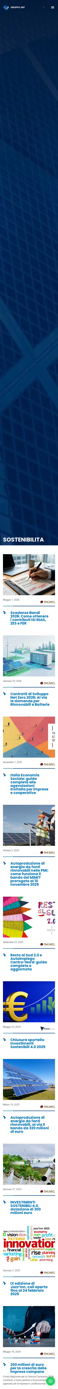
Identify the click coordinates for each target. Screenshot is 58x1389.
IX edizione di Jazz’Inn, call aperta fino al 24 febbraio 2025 (29, 1288)
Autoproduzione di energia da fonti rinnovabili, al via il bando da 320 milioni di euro (29, 1124)
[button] (43, 7)
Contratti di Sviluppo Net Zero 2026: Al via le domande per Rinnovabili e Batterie (30, 699)
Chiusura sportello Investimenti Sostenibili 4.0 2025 (27, 1043)
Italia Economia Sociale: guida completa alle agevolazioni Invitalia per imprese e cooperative (29, 784)
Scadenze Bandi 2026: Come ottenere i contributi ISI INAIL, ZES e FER (29, 618)
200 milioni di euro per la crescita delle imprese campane (28, 1368)
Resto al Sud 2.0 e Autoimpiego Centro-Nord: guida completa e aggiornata (28, 962)
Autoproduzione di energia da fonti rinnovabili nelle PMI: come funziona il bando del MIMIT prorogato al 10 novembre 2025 (29, 874)
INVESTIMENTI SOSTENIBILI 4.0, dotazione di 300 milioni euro (25, 1207)
